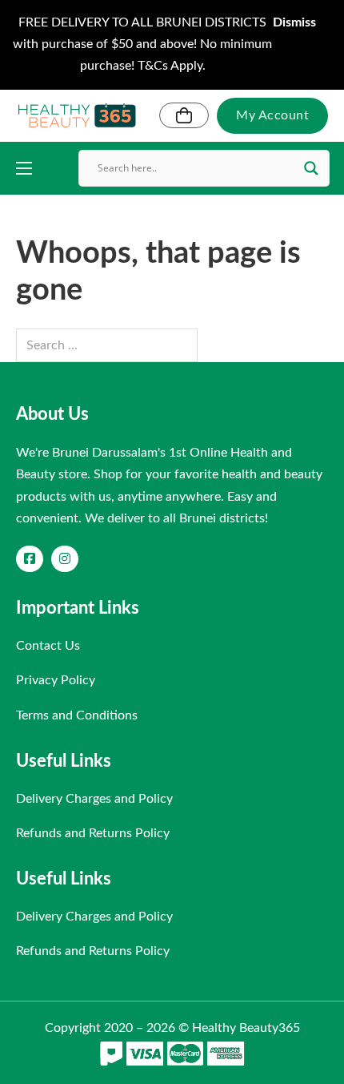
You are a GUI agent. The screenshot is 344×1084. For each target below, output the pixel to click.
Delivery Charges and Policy (94, 798)
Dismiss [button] (294, 22)
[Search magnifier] (311, 168)
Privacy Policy (55, 680)
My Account (272, 115)
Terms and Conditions (77, 715)
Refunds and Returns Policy (93, 833)
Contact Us (48, 645)
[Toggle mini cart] (184, 115)
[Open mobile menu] (24, 168)
